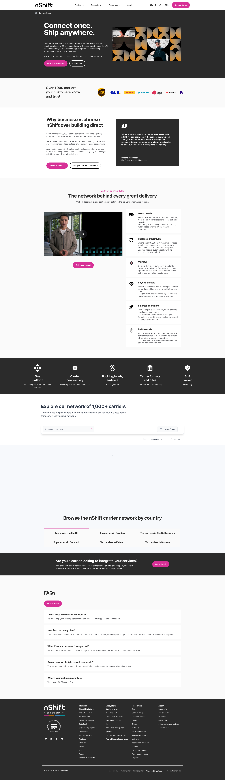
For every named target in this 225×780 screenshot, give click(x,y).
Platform (78, 5)
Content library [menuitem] (137, 713)
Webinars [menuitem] (135, 728)
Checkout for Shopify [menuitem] (114, 720)
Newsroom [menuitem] (162, 716)
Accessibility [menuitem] (113, 771)
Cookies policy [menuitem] (138, 771)
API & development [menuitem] (139, 731)
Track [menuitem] (81, 750)
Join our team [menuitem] (163, 713)
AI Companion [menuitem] (84, 716)
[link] (66, 533)
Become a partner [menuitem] (112, 713)
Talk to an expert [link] (83, 265)
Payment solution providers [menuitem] (116, 735)
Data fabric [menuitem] (83, 724)
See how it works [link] (57, 165)
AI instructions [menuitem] (163, 728)
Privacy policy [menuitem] (125, 771)
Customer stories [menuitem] (138, 716)
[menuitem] (86, 709)
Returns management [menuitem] (140, 754)
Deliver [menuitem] (81, 746)
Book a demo (181, 5)
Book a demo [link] (53, 603)
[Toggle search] (160, 5)
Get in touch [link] (160, 564)
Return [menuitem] (81, 754)
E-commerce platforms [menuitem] (114, 716)
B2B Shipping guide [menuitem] (139, 750)
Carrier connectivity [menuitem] (86, 720)
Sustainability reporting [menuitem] (87, 728)
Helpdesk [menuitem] (135, 758)
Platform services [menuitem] (85, 735)
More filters (170, 429)
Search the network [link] (55, 63)
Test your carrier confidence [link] (85, 165)
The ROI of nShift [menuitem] (85, 713)
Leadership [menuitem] (162, 709)
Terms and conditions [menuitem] (173, 771)
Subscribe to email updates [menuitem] (168, 724)
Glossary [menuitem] (135, 724)
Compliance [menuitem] (83, 731)
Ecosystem (96, 5)
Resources (113, 5)
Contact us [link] (77, 63)
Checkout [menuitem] (82, 743)
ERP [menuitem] (107, 724)
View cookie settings (154, 771)
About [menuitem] (161, 706)
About (129, 5)
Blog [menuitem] (133, 709)
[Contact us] (151, 5)
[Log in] (155, 5)
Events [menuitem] (134, 720)
